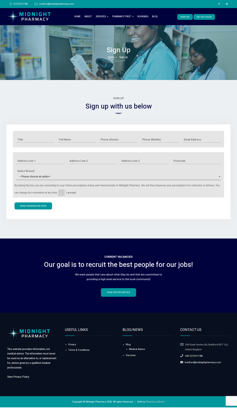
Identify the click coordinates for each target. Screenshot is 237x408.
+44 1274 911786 (194, 356)
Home (77, 16)
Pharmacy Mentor (155, 401)
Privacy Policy (21, 377)
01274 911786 (20, 4)
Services (101, 16)
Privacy (72, 344)
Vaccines (131, 355)
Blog (155, 16)
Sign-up (185, 16)
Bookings (143, 16)
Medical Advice (137, 349)
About (88, 16)
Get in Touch (204, 16)
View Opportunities (118, 292)
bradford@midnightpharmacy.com (56, 4)
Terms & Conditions (78, 350)
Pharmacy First (121, 16)
